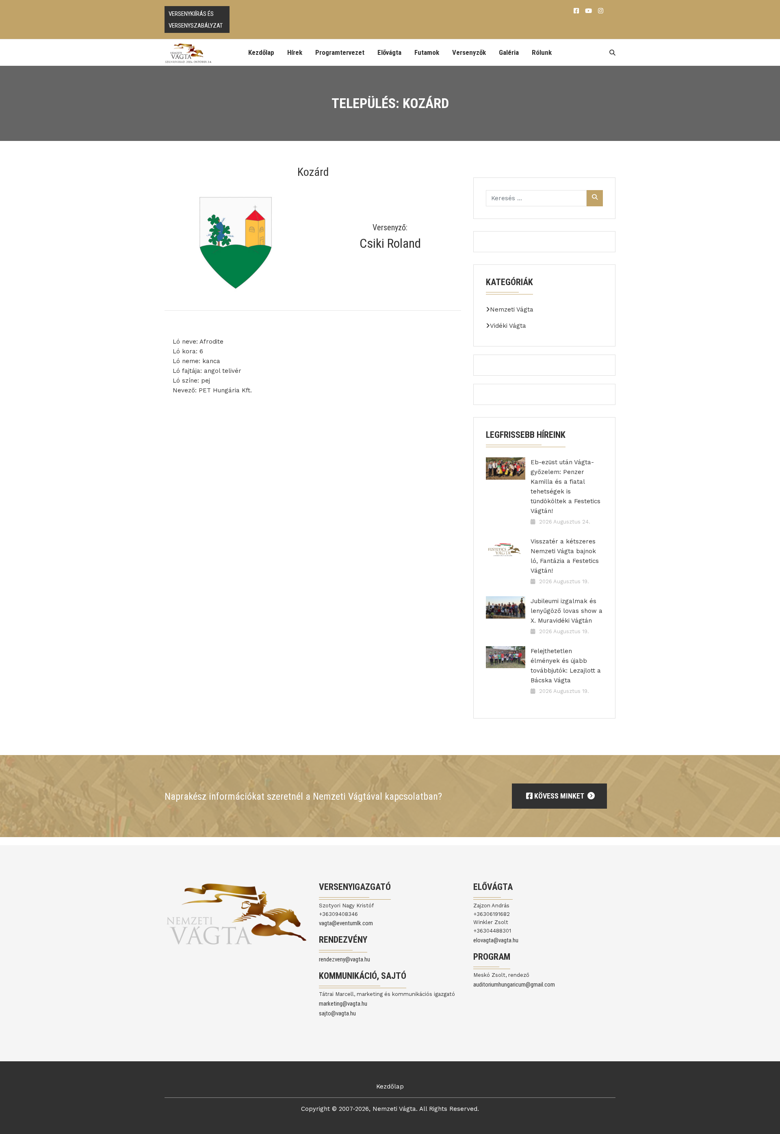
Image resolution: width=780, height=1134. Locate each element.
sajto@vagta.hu (337, 1013)
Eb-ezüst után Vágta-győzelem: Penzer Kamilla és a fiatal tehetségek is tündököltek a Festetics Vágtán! (565, 487)
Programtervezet (339, 52)
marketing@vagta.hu (343, 1003)
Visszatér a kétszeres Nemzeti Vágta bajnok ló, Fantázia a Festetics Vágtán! (565, 556)
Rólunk (542, 52)
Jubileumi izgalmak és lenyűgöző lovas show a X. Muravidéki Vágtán (566, 610)
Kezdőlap (261, 52)
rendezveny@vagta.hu (344, 959)
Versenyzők (469, 52)
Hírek (294, 52)
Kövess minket (559, 796)
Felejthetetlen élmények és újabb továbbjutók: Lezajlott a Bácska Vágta (566, 665)
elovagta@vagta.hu (495, 940)
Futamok (426, 52)
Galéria (509, 52)
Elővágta (389, 52)
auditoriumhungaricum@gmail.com (514, 984)
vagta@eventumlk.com (346, 923)
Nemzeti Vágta (511, 309)
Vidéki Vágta (508, 325)
